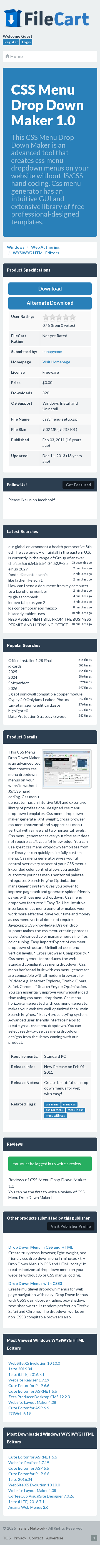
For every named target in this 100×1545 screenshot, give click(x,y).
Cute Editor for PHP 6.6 (28, 1385)
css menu (52, 1104)
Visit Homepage (56, 361)
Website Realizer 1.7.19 (28, 1380)
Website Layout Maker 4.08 (32, 1402)
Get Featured (78, 484)
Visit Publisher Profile (71, 1226)
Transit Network (31, 1528)
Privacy (20, 1538)
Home (16, 56)
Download (50, 289)
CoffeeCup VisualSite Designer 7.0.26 (41, 1496)
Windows (15, 247)
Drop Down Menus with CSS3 (35, 1283)
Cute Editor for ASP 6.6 (28, 1407)
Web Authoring (44, 247)
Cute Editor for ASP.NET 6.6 (32, 1391)
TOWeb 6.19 (19, 1413)
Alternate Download (50, 303)
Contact (36, 1538)
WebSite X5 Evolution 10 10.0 (34, 1363)
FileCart (47, 20)
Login (26, 42)
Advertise (54, 1538)
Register (11, 42)
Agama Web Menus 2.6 (28, 1507)
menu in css (76, 1110)
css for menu (54, 1110)
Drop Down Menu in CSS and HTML (40, 1247)
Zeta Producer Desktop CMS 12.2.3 (39, 1396)
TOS (7, 1538)
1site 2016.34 (20, 1368)
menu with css (55, 1115)
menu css (69, 1104)
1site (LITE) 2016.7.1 (26, 1374)
